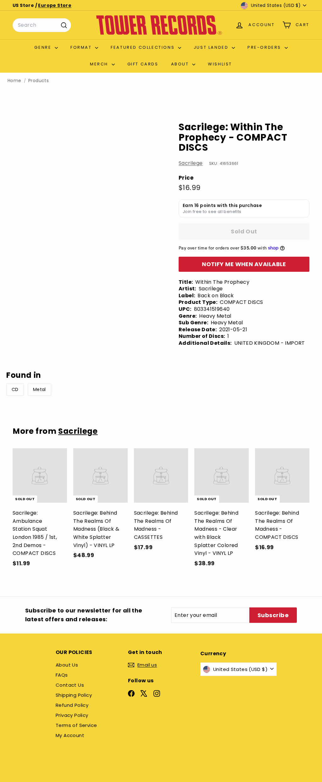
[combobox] (42, 25)
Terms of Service (76, 725)
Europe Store (54, 5)
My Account (70, 735)
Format (81, 47)
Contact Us (70, 685)
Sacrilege (191, 163)
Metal (39, 389)
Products (38, 81)
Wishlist (220, 64)
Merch (100, 64)
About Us (67, 665)
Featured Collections (143, 47)
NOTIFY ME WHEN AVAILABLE (244, 264)
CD (15, 389)
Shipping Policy (74, 695)
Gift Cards (142, 64)
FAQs (62, 675)
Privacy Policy (72, 715)
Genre (43, 47)
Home (14, 81)
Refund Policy (72, 705)
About (181, 64)
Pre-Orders (265, 47)
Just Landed (212, 47)
